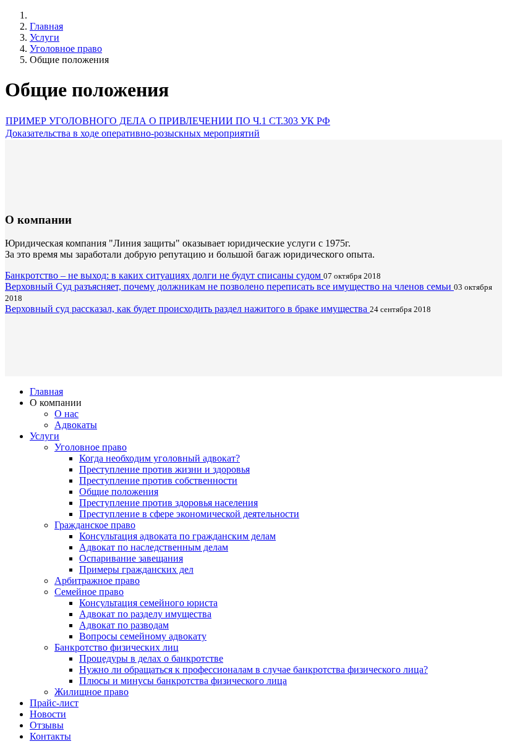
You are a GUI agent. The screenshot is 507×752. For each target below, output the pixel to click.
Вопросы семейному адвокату (143, 636)
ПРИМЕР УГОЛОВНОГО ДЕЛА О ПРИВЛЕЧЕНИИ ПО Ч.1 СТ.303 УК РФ (168, 121)
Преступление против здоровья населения (168, 502)
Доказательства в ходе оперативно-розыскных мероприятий (133, 133)
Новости (48, 714)
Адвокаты (75, 425)
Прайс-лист (54, 703)
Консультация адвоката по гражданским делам (177, 536)
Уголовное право (66, 48)
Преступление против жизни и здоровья (164, 469)
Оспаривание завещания (131, 558)
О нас (66, 413)
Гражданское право (94, 525)
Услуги (44, 37)
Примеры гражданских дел (136, 569)
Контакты (50, 736)
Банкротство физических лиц (116, 647)
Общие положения (118, 491)
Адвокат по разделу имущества (145, 614)
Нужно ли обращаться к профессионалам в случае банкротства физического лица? (253, 669)
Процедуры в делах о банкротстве (151, 658)
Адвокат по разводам (124, 625)
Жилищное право (91, 692)
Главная (46, 26)
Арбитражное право (97, 580)
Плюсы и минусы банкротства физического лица (183, 680)
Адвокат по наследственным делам (153, 547)
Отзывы (47, 725)
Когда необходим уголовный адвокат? (159, 458)
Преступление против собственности (158, 480)
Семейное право (89, 591)
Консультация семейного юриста (148, 603)
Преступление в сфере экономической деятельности (189, 514)
